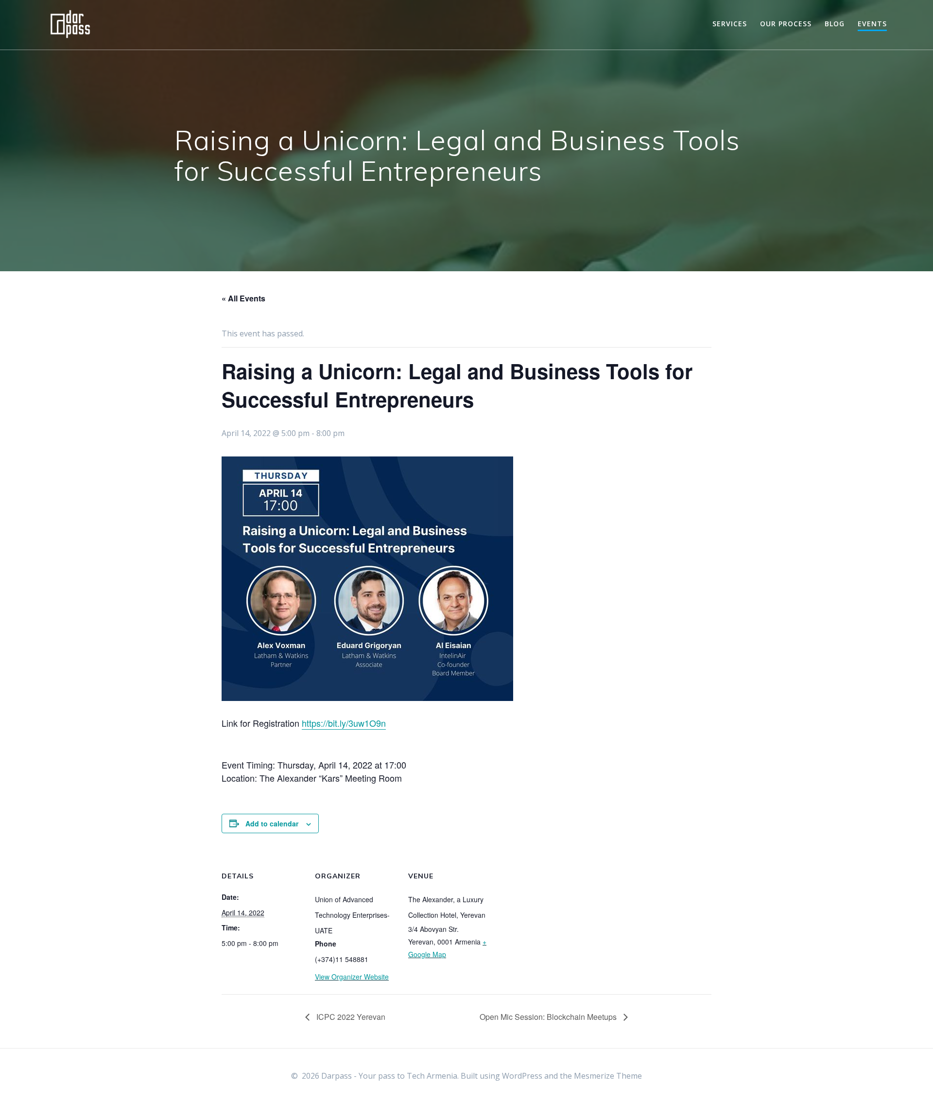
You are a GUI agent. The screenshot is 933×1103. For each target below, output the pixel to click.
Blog (835, 23)
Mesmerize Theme (608, 1075)
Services (729, 23)
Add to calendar (271, 823)
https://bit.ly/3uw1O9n (344, 723)
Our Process (786, 23)
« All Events (243, 298)
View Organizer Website (352, 976)
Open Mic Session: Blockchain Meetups (549, 1016)
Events (872, 23)
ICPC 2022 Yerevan (349, 1016)
